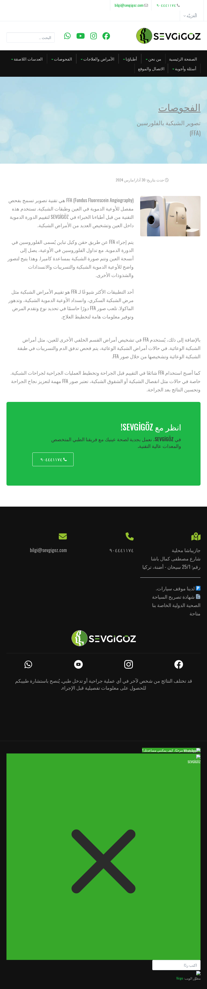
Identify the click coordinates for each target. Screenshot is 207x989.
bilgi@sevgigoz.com (129, 5)
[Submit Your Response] (198, 972)
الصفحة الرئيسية (183, 59)
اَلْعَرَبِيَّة (191, 15)
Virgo (179, 978)
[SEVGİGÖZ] (168, 36)
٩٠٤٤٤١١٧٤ (166, 5)
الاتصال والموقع (151, 68)
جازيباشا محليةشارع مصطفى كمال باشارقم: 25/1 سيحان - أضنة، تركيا (171, 558)
